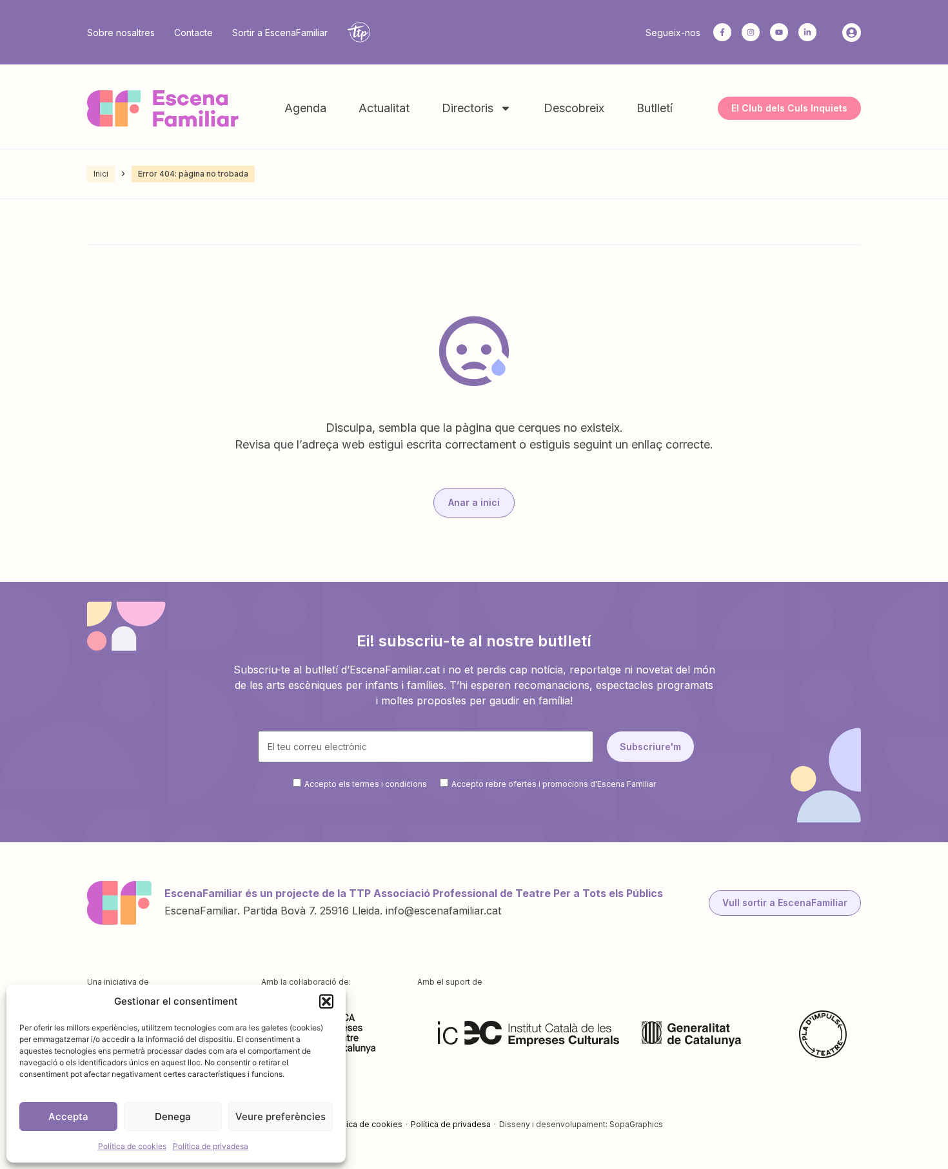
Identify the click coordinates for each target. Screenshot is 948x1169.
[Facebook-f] (722, 32)
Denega (173, 1116)
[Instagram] (751, 32)
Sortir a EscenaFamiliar (280, 32)
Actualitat (384, 108)
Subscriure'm (650, 746)
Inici (101, 174)
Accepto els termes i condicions (365, 784)
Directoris (467, 108)
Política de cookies (132, 1146)
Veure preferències (280, 1116)
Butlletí (655, 108)
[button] (326, 1001)
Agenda (305, 108)
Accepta (68, 1116)
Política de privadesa (210, 1146)
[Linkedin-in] (807, 32)
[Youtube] (779, 32)
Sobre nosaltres (121, 32)
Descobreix (574, 108)
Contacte (193, 32)
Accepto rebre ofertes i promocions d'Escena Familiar (553, 784)
